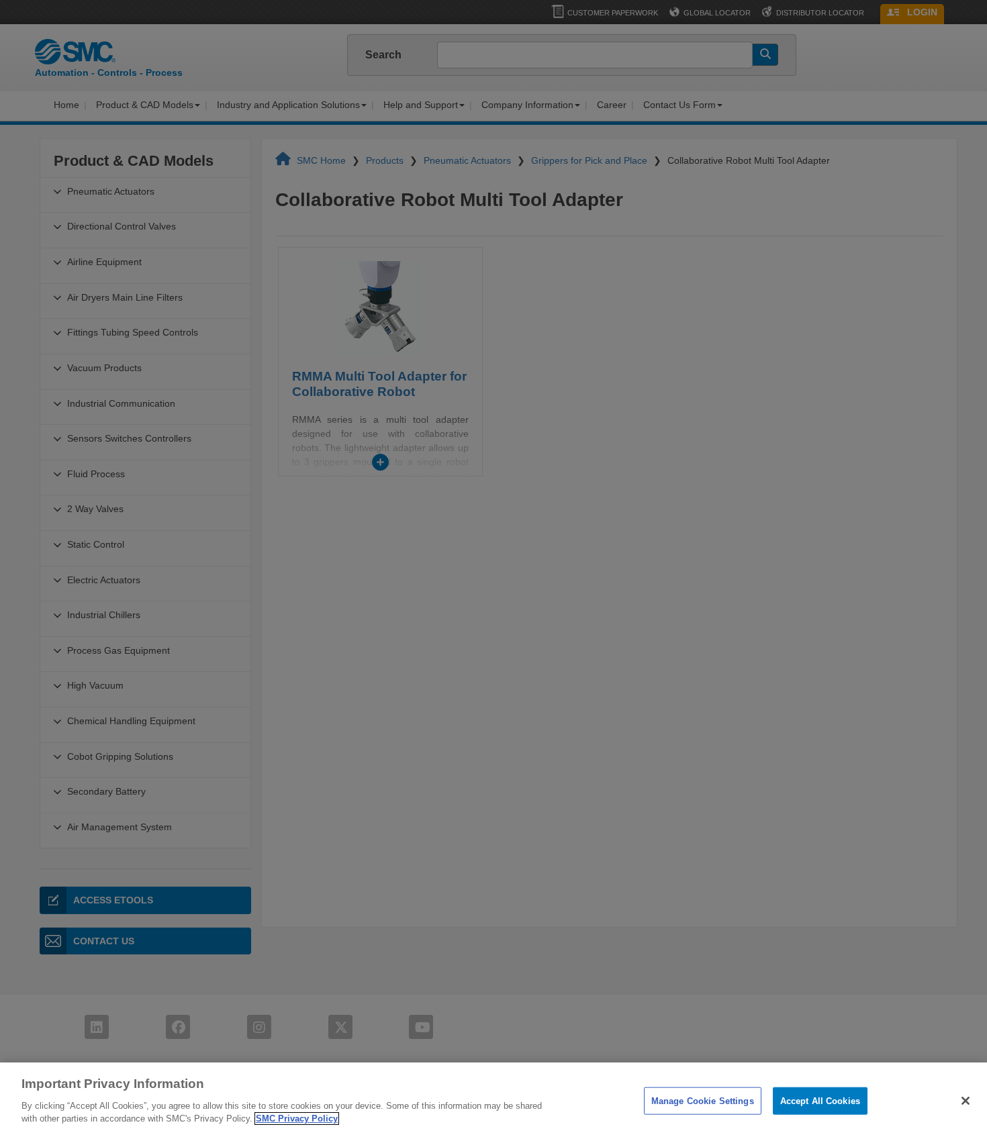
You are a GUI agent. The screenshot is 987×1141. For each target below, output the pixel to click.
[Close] (965, 1100)
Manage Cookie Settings (702, 1100)
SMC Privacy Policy (297, 1118)
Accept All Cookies (820, 1100)
